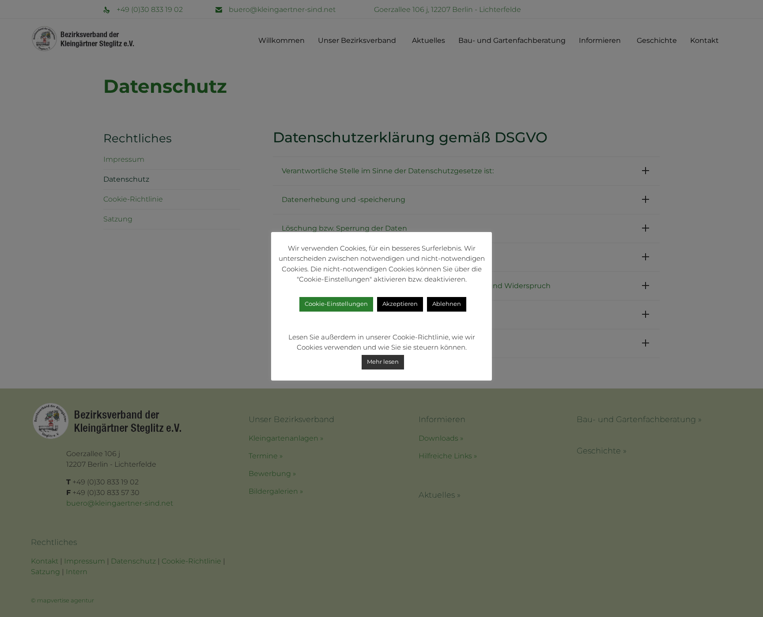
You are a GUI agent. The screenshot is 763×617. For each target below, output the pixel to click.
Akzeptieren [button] (400, 303)
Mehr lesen (383, 361)
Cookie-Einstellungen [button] (336, 303)
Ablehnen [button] (446, 303)
